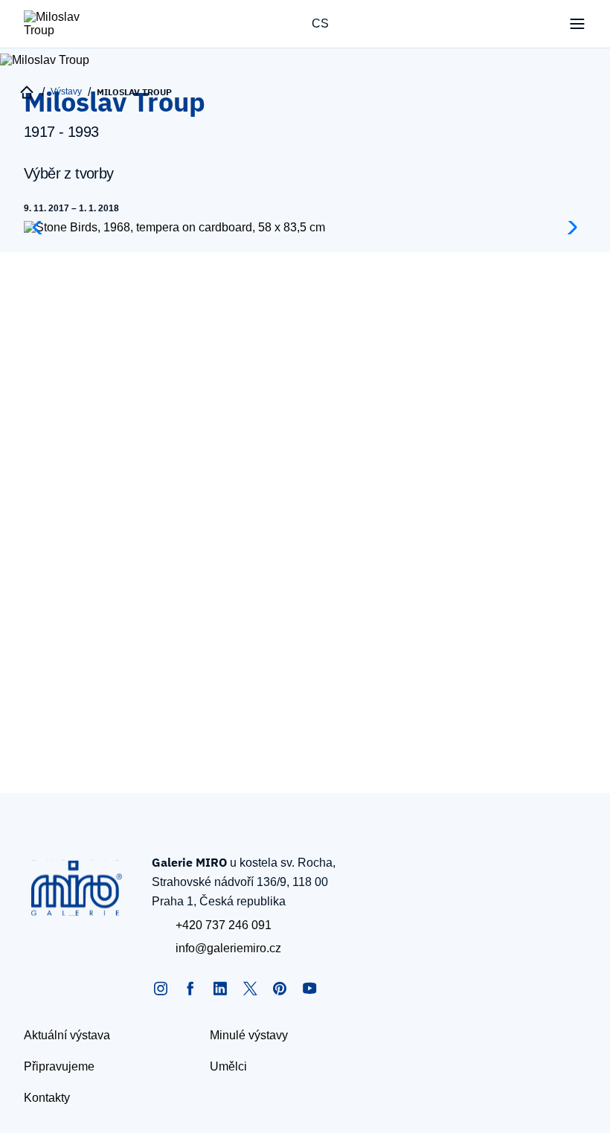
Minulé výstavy (249, 1035)
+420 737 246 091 (224, 925)
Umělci (228, 1066)
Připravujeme (59, 1066)
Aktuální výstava (67, 1035)
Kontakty (47, 1097)
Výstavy (66, 91)
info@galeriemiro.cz (228, 948)
